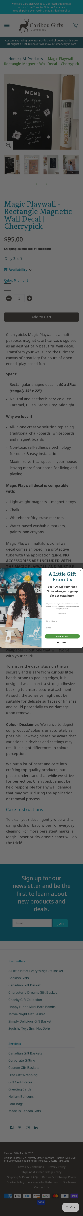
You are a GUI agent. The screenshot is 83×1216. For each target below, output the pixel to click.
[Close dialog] (80, 570)
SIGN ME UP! (62, 636)
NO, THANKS (62, 643)
